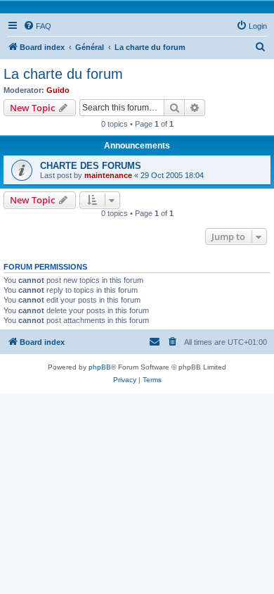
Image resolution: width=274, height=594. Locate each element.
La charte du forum (63, 74)
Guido (58, 90)
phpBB (100, 367)
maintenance (108, 175)
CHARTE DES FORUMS (90, 165)
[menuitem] (37, 26)
